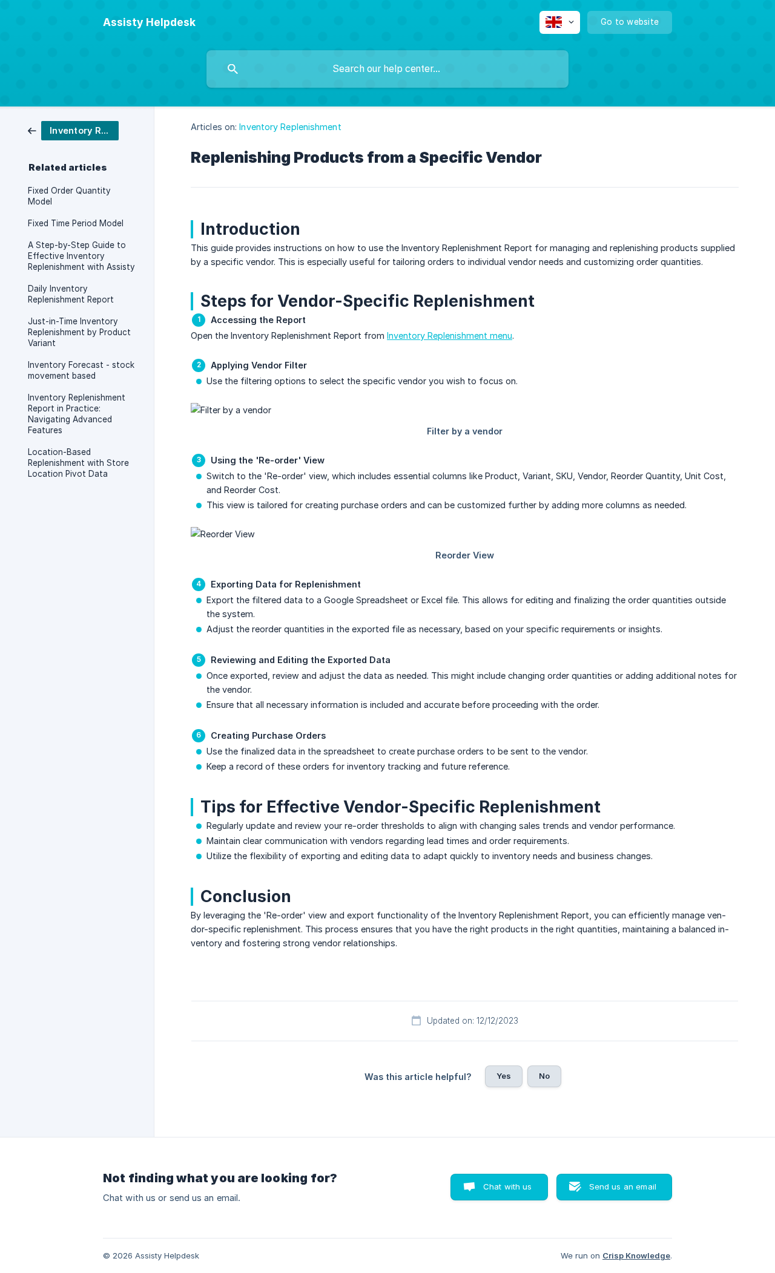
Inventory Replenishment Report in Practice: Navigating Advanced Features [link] (76, 414)
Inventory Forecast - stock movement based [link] (81, 370)
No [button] (544, 1076)
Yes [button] (503, 1076)
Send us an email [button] (622, 1186)
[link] (73, 130)
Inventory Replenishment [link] (290, 127)
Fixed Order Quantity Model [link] (69, 196)
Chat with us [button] (507, 1186)
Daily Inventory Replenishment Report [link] (71, 294)
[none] (149, 22)
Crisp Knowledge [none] (636, 1255)
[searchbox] (387, 69)
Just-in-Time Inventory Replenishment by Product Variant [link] (79, 332)
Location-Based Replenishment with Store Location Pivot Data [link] (78, 463)
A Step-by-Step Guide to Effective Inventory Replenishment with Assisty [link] (81, 256)
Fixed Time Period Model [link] (76, 223)
